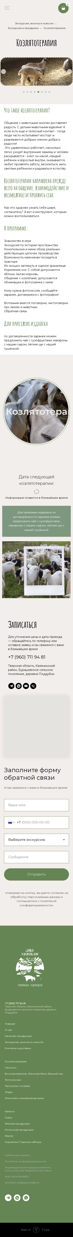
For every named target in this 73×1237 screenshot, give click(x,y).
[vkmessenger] (19, 686)
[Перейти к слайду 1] (24, 92)
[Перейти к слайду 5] (38, 92)
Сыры (8, 1117)
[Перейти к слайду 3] (31, 92)
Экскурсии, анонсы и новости (34, 23)
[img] (6, 7)
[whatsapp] (26, 1200)
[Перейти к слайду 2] (27, 92)
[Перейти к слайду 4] (34, 92)
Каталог (10, 1111)
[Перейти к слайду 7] (45, 92)
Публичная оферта (17, 1155)
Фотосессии (13, 1079)
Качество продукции (18, 1035)
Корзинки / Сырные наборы (23, 1141)
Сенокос (10, 1067)
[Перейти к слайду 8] (49, 92)
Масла (9, 1135)
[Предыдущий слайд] (3, 71)
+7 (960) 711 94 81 (26, 657)
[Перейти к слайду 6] (42, 92)
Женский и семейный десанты (24, 1098)
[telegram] (11, 686)
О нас (8, 1029)
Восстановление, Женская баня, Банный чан (34, 1073)
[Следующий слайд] (69, 71)
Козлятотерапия (54, 28)
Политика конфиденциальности (25, 1161)
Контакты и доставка (18, 1048)
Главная (10, 1023)
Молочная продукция (19, 1129)
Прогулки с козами (17, 1085)
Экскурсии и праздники (23, 28)
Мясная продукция (17, 1123)
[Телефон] (33, 686)
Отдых (9, 1092)
